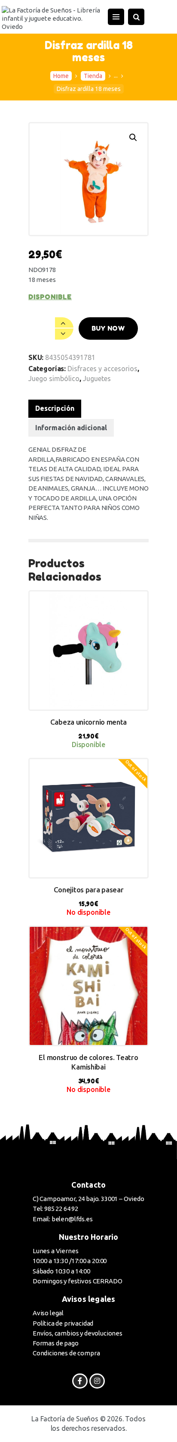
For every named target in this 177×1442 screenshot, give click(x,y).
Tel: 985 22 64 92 (55, 1208)
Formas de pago (56, 1343)
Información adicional (71, 428)
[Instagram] (96, 1381)
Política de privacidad (63, 1323)
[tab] (54, 409)
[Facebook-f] (79, 1381)
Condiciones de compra (66, 1353)
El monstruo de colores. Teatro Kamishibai (88, 1062)
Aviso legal (48, 1313)
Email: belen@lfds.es (63, 1219)
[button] (133, 137)
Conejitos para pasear (89, 889)
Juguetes (97, 378)
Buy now (108, 328)
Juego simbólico (53, 378)
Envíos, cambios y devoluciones (77, 1333)
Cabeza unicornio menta (88, 722)
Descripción (54, 408)
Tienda (93, 75)
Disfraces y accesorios (102, 368)
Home (61, 75)
